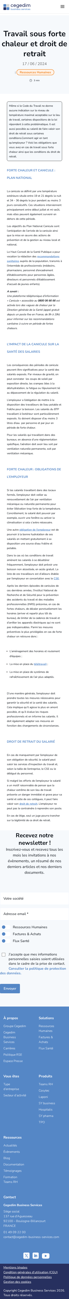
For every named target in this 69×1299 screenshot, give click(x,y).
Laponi (43, 1097)
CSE (56, 578)
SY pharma (46, 1116)
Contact (9, 1197)
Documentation (13, 1164)
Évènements (11, 1152)
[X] (26, 1255)
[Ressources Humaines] (6, 927)
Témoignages (12, 1171)
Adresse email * (15, 914)
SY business (47, 1103)
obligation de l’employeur (35, 530)
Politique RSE (12, 1055)
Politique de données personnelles (27, 1277)
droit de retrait (28, 804)
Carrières (9, 1048)
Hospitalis (46, 1109)
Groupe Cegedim (14, 1026)
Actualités (10, 1145)
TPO (42, 1122)
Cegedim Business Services (9, 1037)
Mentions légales (15, 1267)
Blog (6, 1158)
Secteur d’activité (14, 1095)
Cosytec (44, 1090)
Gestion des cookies (17, 1282)
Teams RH (46, 1084)
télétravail (40, 664)
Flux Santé (46, 1048)
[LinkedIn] (35, 1255)
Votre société (13, 898)
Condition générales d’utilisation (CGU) (30, 1272)
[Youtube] (45, 1256)
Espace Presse (13, 1061)
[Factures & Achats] (6, 934)
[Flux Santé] (6, 941)
